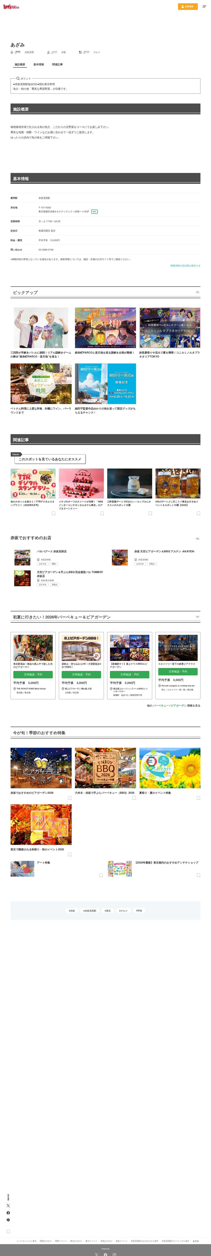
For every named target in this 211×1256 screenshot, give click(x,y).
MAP (94, 211)
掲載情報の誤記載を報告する (185, 265)
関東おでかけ (46, 1240)
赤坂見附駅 (90, 910)
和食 (139, 910)
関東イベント (61, 1240)
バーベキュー (161, 705)
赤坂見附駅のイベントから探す (176, 1240)
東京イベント (91, 1240)
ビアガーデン (179, 705)
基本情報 (21, 178)
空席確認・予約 (33, 674)
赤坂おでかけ (106, 1240)
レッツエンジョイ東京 (27, 1240)
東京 (108, 910)
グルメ (124, 910)
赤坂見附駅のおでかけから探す (145, 1240)
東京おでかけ (76, 1240)
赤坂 (72, 910)
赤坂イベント (122, 1240)
